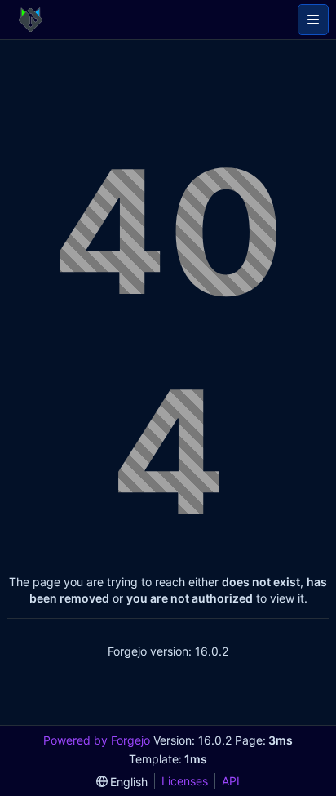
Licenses (184, 781)
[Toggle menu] (313, 19)
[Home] (30, 19)
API (231, 781)
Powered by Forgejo (96, 740)
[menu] (122, 782)
